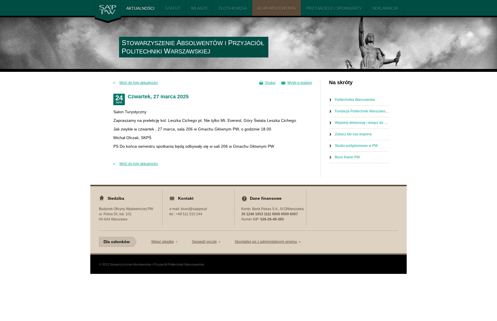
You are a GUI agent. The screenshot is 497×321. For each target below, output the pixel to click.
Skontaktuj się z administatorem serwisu (266, 242)
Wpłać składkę (162, 242)
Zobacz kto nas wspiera (353, 134)
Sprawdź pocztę (204, 242)
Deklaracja (385, 8)
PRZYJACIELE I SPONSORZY (334, 8)
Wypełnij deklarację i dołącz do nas (362, 123)
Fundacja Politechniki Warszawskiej (363, 111)
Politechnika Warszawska (355, 100)
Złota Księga (232, 8)
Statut (172, 8)
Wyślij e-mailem (299, 83)
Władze (199, 8)
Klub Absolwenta (276, 8)
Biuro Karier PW (347, 157)
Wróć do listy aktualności (138, 83)
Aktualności (140, 8)
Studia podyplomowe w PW (356, 146)
